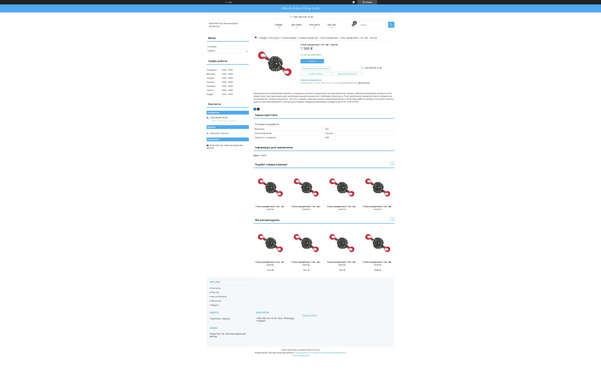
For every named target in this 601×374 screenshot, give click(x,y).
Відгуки (214, 305)
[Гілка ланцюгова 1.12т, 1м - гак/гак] (270, 187)
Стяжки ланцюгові (308, 37)
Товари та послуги (269, 37)
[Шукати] (391, 25)
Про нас (331, 24)
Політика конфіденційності (333, 352)
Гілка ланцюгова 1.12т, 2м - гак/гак (306, 208)
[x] (258, 109)
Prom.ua (316, 349)
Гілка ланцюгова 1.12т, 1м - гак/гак (270, 208)
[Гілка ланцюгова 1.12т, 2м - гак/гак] (306, 187)
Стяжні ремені (288, 37)
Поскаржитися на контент (307, 352)
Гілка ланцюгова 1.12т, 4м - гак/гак (377, 208)
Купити (312, 61)
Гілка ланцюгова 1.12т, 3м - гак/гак (342, 208)
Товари (278, 24)
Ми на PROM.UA (219, 296)
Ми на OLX (216, 300)
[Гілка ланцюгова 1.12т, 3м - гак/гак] (342, 187)
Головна (212, 46)
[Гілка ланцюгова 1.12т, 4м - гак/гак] (377, 187)
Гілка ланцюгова (329, 37)
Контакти (314, 24)
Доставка (296, 24)
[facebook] (255, 109)
